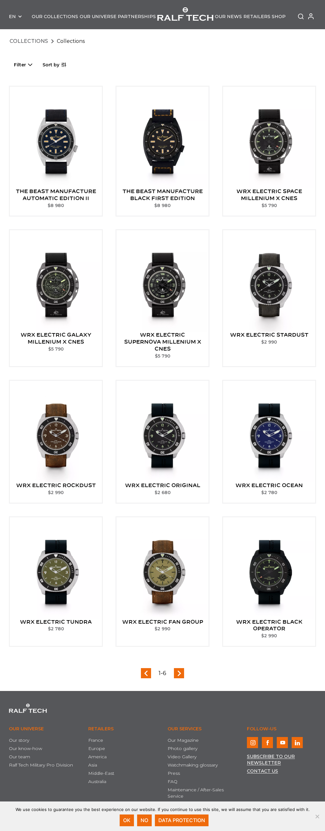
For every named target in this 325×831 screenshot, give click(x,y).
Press (174, 773)
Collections (29, 41)
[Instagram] (252, 742)
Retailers (256, 16)
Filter (20, 65)
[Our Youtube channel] (282, 742)
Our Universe (98, 16)
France (95, 740)
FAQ (172, 781)
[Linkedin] (297, 742)
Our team (19, 757)
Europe (96, 748)
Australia (97, 781)
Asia (92, 765)
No (144, 820)
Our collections (55, 16)
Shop (279, 16)
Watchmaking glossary (193, 765)
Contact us (262, 771)
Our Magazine (183, 740)
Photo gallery (182, 748)
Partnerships (137, 16)
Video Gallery (182, 757)
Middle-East (101, 773)
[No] (317, 816)
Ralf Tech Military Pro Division (41, 765)
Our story (19, 740)
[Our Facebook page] (267, 742)
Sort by (51, 65)
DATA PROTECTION (181, 820)
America (97, 757)
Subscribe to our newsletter (271, 760)
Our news (228, 16)
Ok (126, 820)
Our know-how (25, 748)
